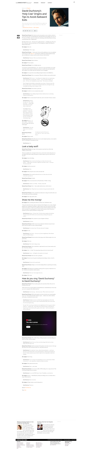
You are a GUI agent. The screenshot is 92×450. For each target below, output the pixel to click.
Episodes (36, 2)
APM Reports (28, 442)
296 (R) (28, 388)
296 (26, 388)
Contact (50, 2)
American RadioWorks (20, 442)
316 (30, 388)
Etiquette (28, 8)
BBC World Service (38, 442)
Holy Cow (32, 54)
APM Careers (67, 444)
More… (18, 448)
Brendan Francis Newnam (27, 27)
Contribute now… (54, 444)
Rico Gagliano (36, 27)
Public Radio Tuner (68, 443)
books (25, 390)
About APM (66, 445)
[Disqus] (39, 405)
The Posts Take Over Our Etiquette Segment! (45, 422)
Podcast (43, 2)
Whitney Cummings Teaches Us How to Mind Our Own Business (25, 422)
